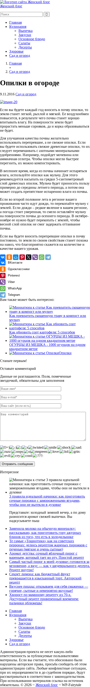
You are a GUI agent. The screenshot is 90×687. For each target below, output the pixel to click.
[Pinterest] (22, 257)
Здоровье (16, 51)
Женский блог (11, 6)
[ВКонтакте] (3, 257)
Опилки (65, 353)
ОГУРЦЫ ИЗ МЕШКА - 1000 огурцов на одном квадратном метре (47, 347)
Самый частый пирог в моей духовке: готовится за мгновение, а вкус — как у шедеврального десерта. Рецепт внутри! (49, 566)
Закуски (24, 35)
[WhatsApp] (41, 257)
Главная (15, 22)
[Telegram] (48, 257)
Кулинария (17, 27)
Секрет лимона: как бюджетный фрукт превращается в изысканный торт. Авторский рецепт (45, 578)
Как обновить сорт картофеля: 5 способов (42, 332)
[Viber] (35, 257)
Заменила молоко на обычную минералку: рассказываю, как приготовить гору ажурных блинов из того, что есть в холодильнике (45, 533)
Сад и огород (19, 55)
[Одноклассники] (9, 257)
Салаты (24, 43)
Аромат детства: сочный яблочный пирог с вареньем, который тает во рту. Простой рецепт (46, 555)
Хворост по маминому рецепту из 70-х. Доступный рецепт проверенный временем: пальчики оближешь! (44, 599)
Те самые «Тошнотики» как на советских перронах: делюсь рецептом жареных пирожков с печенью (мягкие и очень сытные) (48, 545)
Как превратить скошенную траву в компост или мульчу (47, 318)
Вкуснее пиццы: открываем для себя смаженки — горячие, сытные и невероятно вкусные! (48, 588)
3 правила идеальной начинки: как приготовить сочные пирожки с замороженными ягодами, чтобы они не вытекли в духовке (47, 500)
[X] (28, 257)
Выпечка (25, 31)
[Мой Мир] (15, 257)
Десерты (25, 47)
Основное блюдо (31, 39)
